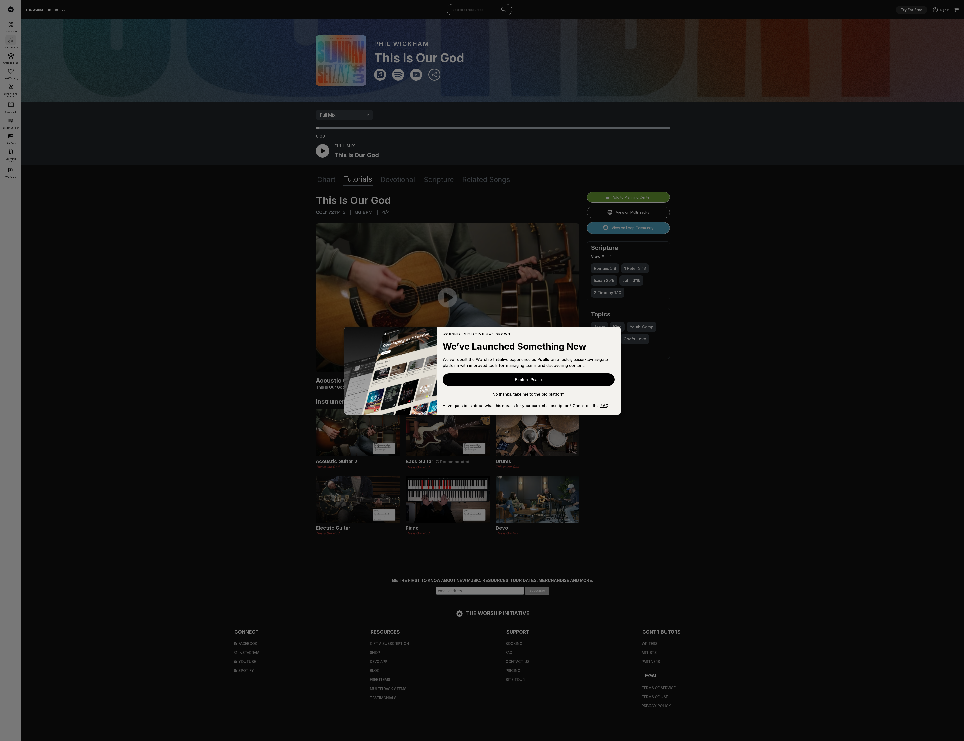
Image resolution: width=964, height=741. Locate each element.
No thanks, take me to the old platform (528, 394)
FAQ (604, 405)
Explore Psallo (528, 379)
